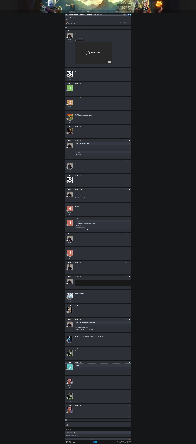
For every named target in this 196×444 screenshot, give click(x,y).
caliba (70, 376)
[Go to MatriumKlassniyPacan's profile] (70, 295)
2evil (86, 143)
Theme (70, 442)
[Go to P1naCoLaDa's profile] (70, 353)
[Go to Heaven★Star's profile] (70, 208)
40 (70, 315)
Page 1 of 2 (75, 27)
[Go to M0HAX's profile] (67, 23)
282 (70, 344)
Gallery (89, 11)
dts (69, 175)
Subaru (69, 333)
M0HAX (70, 22)
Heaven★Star (69, 203)
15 (70, 387)
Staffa (70, 97)
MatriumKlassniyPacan (70, 290)
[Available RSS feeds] (129, 439)
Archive (75, 23)
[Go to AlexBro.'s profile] (70, 131)
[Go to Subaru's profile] (70, 338)
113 (70, 301)
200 (70, 358)
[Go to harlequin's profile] (70, 88)
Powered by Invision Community (123, 442)
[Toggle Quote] (76, 143)
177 (70, 41)
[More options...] (130, 30)
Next (69, 27)
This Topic (126, 11)
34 (70, 79)
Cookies (73, 442)
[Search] (130, 12)
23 (70, 136)
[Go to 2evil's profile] (70, 117)
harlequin (69, 83)
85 (70, 122)
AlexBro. (69, 126)
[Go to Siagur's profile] (70, 367)
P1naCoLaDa (70, 348)
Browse (72, 11)
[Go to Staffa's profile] (70, 102)
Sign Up (127, 5)
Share (121, 22)
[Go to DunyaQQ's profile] (70, 310)
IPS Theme (66, 441)
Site (67, 11)
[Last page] (71, 27)
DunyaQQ (69, 305)
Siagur (70, 362)
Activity (78, 11)
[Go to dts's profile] (70, 74)
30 (70, 108)
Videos (84, 11)
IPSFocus (70, 441)
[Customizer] (130, 5)
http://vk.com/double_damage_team (81, 38)
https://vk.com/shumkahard (79, 195)
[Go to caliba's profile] (70, 381)
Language (66, 442)
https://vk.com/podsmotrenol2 (79, 40)
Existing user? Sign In (121, 5)
